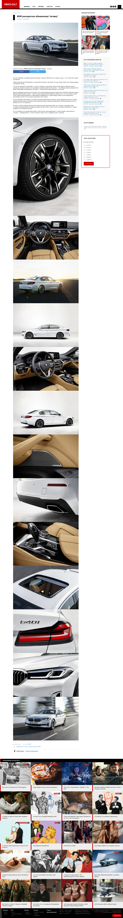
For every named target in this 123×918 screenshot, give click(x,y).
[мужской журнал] (10, 5)
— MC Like (5, 912)
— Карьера (35, 913)
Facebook (21, 71)
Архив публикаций (52, 912)
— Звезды (5, 913)
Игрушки (41, 6)
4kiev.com (64, 913)
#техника (25, 746)
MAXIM (29, 744)
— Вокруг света (36, 915)
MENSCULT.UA (81, 910)
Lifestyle (50, 6)
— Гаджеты (26, 912)
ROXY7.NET (65, 910)
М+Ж (34, 6)
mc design (110, 911)
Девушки (27, 6)
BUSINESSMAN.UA (82, 911)
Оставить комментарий (31, 751)
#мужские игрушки (32, 746)
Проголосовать (89, 163)
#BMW (39, 746)
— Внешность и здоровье (38, 912)
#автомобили (19, 746)
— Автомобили (27, 913)
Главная (15, 12)
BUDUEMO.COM (82, 913)
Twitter (37, 71)
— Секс (12, 915)
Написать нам (117, 915)
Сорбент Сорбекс (98, 912)
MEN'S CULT (65, 911)
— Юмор (12, 912)
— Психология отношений (16, 913)
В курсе (57, 6)
